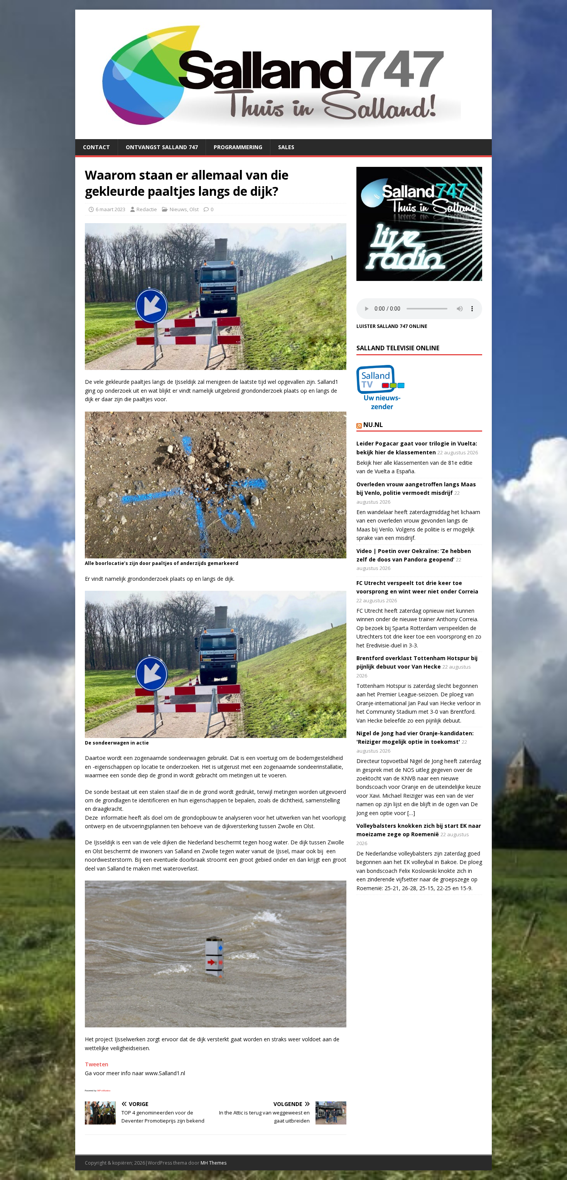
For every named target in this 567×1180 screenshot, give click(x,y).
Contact (96, 147)
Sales (286, 147)
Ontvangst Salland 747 (162, 147)
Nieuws (178, 209)
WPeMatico (103, 1090)
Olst (194, 209)
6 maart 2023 (110, 209)
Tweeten (96, 1064)
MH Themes (213, 1163)
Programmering (238, 147)
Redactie (147, 209)
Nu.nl (373, 424)
